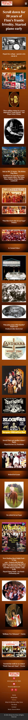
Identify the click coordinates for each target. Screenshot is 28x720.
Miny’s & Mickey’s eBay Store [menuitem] (14, 702)
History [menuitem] (14, 700)
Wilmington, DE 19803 (14, 681)
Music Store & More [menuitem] (14, 709)
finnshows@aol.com (14, 687)
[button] (12, 689)
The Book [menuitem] (14, 704)
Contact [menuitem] (14, 707)
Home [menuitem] (14, 695)
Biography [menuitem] (14, 697)
